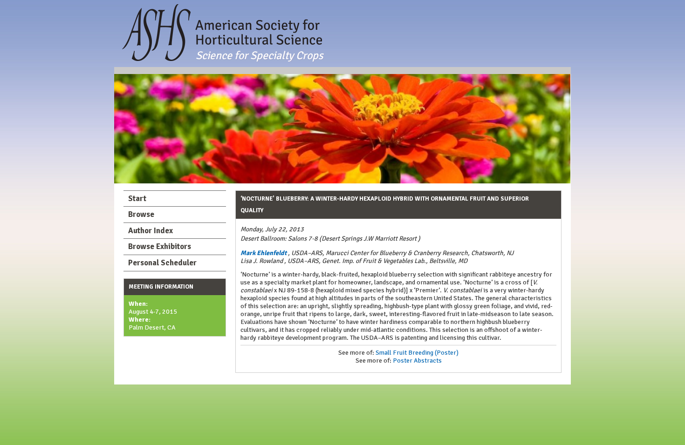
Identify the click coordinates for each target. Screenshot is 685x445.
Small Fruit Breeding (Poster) (417, 353)
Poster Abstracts (417, 360)
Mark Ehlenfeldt (263, 253)
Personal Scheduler (162, 263)
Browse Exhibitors (159, 246)
